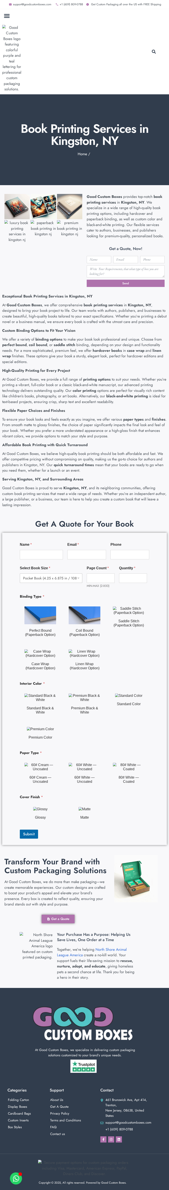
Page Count (98, 568)
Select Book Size (35, 568)
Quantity (127, 568)
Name (26, 544)
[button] (6, 15)
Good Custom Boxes (23, 379)
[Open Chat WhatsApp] (16, 1178)
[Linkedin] (119, 1139)
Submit (29, 834)
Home (82, 154)
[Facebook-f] (103, 1139)
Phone (115, 544)
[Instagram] (111, 1139)
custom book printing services (25, 493)
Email (73, 544)
